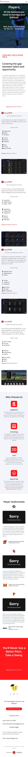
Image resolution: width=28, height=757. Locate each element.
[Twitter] (14, 694)
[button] (26, 1)
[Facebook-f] (11, 694)
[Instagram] (17, 694)
